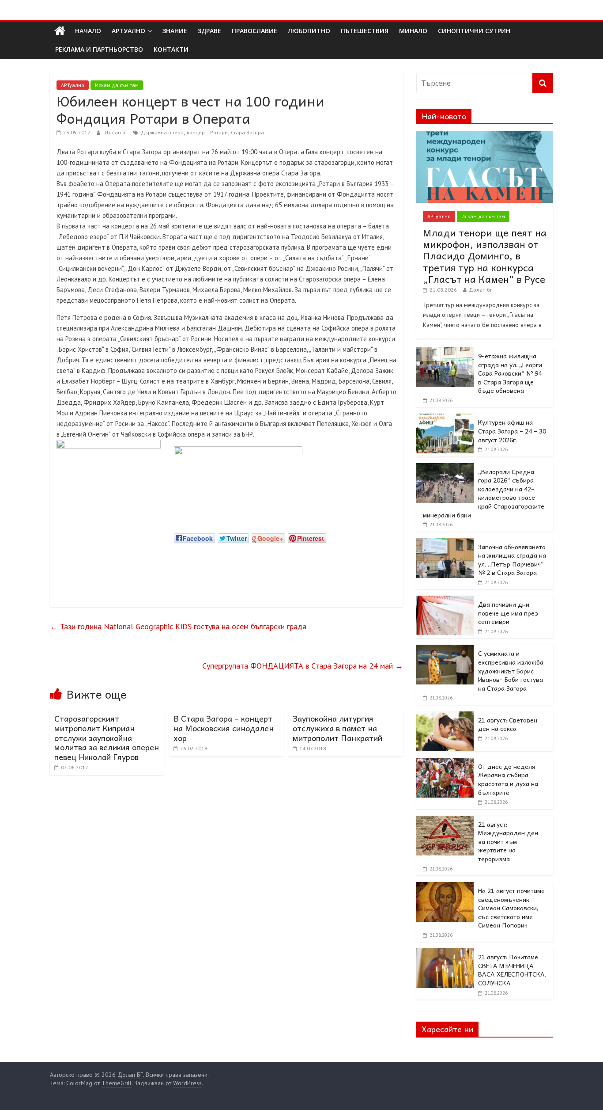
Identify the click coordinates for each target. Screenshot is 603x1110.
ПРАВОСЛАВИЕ (254, 31)
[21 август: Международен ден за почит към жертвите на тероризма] (445, 821)
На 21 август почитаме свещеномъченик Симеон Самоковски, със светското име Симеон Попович (511, 908)
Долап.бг (116, 132)
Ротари (219, 132)
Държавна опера (162, 132)
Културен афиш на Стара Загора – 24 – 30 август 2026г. (512, 430)
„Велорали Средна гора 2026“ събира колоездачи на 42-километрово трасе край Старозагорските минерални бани (483, 493)
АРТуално (128, 31)
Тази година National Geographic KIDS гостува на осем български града (178, 626)
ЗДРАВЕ (209, 31)
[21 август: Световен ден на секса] (445, 716)
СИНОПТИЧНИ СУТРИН (474, 31)
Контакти (171, 49)
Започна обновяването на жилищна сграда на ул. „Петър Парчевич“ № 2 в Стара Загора (512, 560)
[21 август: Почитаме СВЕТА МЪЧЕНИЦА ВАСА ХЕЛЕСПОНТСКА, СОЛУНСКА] (445, 953)
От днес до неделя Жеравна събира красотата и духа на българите (508, 779)
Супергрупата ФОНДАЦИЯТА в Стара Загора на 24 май (302, 666)
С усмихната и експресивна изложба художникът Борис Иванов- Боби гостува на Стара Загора (510, 670)
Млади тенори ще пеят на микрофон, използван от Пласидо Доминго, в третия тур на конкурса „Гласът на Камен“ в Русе (484, 255)
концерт (197, 132)
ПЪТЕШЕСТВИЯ (364, 31)
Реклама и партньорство (99, 49)
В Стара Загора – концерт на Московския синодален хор (223, 728)
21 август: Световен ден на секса (507, 724)
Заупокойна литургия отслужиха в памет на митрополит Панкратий (337, 728)
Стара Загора (247, 132)
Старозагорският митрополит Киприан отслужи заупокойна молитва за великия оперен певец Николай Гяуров (106, 737)
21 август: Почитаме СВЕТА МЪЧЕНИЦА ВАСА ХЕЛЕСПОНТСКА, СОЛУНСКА (512, 970)
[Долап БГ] (60, 31)
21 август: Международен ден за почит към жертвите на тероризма (508, 841)
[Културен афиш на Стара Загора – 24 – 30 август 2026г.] (445, 418)
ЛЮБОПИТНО (309, 31)
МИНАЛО (413, 31)
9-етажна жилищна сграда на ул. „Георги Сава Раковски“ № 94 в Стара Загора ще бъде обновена (510, 373)
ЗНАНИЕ (174, 31)
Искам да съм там (117, 85)
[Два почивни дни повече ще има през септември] (445, 600)
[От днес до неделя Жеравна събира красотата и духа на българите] (445, 763)
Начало (88, 31)
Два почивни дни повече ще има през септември (508, 612)
